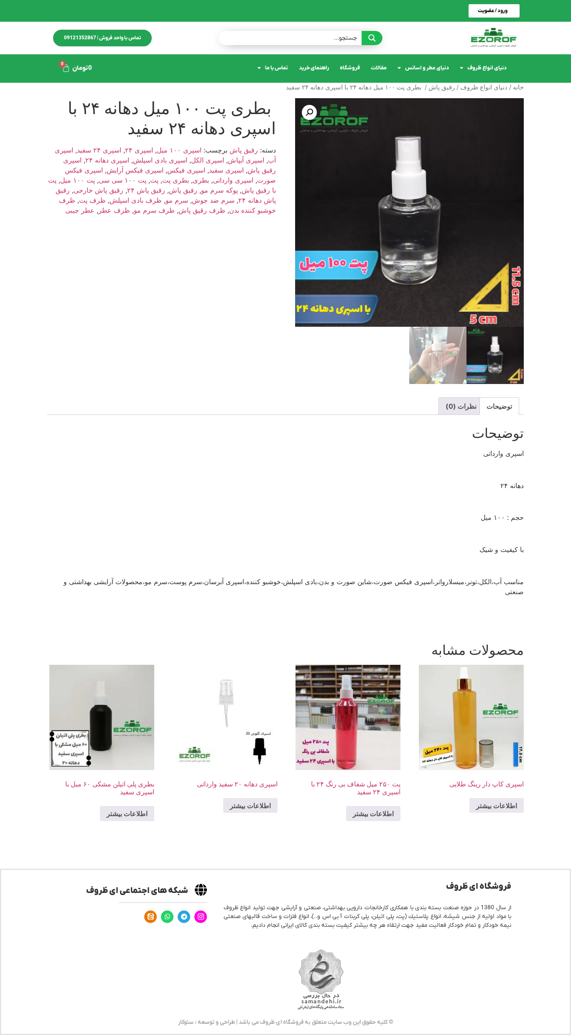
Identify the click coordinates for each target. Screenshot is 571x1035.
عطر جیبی (79, 210)
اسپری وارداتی (233, 180)
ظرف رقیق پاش (201, 210)
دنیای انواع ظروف (487, 67)
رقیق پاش (441, 87)
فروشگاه (350, 67)
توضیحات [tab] (499, 406)
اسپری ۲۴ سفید (99, 150)
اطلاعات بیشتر (496, 805)
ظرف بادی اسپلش (136, 200)
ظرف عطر (114, 210)
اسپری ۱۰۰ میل (179, 150)
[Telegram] (184, 916)
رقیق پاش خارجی (98, 190)
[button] (309, 112)
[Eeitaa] (150, 916)
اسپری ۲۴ (139, 150)
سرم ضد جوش (213, 200)
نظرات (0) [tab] (461, 406)
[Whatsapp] (167, 916)
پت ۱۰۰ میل (77, 180)
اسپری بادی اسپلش (160, 160)
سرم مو (177, 200)
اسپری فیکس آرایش (135, 170)
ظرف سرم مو (154, 210)
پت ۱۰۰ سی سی (122, 180)
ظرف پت (92, 200)
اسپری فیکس (186, 170)
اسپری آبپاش (246, 160)
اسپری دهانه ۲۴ (107, 160)
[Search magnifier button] (372, 38)
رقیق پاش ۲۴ (146, 190)
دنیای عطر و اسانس (427, 67)
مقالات (379, 67)
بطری (201, 180)
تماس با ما (276, 67)
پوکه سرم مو (219, 190)
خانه (518, 87)
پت (154, 180)
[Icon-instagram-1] (200, 916)
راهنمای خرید (314, 67)
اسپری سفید (226, 170)
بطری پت (175, 180)
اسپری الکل (207, 160)
